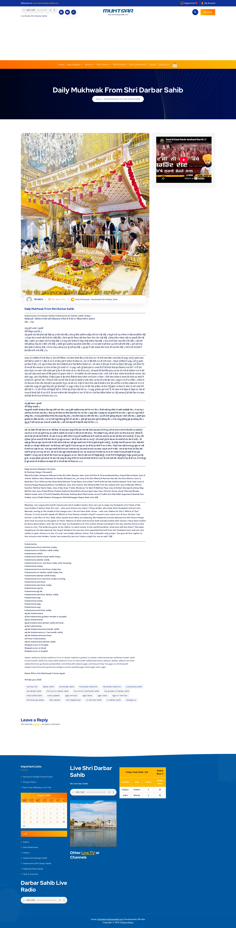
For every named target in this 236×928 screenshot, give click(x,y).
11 (30, 813)
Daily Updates (73, 64)
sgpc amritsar (71, 695)
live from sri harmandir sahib (86, 691)
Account (211, 3)
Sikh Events (102, 64)
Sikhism (88, 64)
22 (57, 817)
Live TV (88, 852)
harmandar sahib (66, 686)
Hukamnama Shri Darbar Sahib (104, 299)
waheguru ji (131, 700)
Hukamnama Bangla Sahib (35, 858)
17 (24, 817)
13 (44, 813)
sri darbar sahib (114, 700)
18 (31, 817)
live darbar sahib (34, 691)
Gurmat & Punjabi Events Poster (38, 776)
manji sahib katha (34, 695)
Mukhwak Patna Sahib (33, 869)
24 (24, 822)
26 (37, 822)
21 (51, 817)
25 (31, 822)
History (26, 852)
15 (57, 813)
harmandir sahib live (112, 686)
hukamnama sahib (134, 686)
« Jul (24, 833)
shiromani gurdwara (35, 700)
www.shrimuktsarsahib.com (46, 3)
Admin (26, 842)
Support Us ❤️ (191, 3)
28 (50, 822)
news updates (53, 695)
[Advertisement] (118, 42)
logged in (37, 724)
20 (44, 817)
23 (64, 817)
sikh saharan (55, 700)
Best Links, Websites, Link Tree (37, 787)
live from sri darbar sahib (57, 691)
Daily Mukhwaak (82, 299)
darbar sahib (48, 686)
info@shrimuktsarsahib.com (110, 919)
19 (37, 817)
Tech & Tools (119, 64)
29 (57, 822)
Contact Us (164, 64)
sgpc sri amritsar (119, 695)
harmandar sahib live (88, 686)
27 (44, 822)
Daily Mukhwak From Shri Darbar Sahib (122, 99)
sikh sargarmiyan (73, 700)
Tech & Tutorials (30, 874)
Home (61, 64)
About (153, 64)
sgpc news (102, 695)
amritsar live (32, 686)
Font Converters (137, 64)
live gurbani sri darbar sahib (116, 691)
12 (37, 813)
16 (64, 813)
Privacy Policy (29, 782)
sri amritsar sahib (94, 700)
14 (51, 813)
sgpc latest (87, 695)
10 (24, 813)
